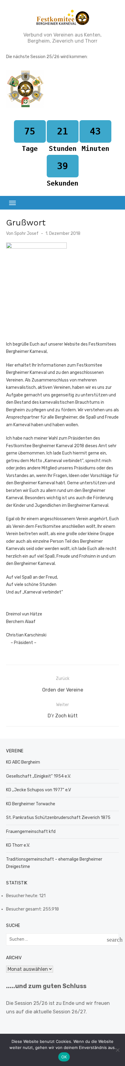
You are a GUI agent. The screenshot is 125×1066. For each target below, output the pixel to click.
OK (64, 1056)
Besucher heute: (22, 895)
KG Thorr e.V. (18, 845)
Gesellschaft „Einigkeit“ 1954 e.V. (38, 776)
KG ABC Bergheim (23, 762)
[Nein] (117, 1050)
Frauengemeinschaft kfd (31, 831)
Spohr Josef (26, 233)
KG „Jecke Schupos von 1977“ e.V (38, 790)
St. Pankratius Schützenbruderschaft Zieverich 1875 (58, 817)
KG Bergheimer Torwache (30, 803)
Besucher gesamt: (24, 909)
